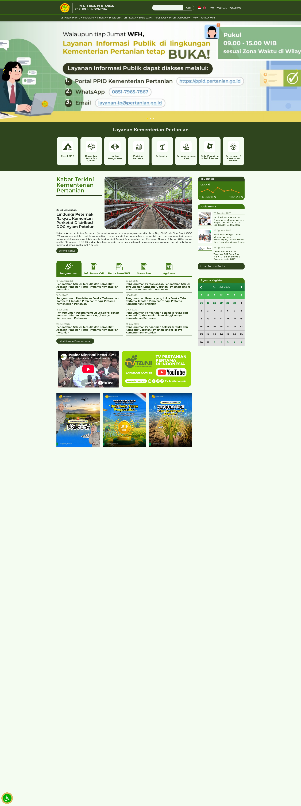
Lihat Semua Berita (212, 266)
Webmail (222, 8)
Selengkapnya (67, 250)
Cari (188, 7)
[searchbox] (173, 8)
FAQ (212, 8)
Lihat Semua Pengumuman (75, 341)
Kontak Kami (207, 18)
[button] (4, 71)
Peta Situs (235, 8)
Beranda (66, 18)
